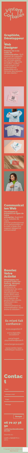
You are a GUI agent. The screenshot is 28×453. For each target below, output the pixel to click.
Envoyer (18, 416)
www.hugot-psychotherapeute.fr (14, 339)
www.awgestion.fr (14, 329)
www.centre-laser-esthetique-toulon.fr (14, 349)
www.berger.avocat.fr (14, 344)
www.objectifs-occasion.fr (14, 334)
